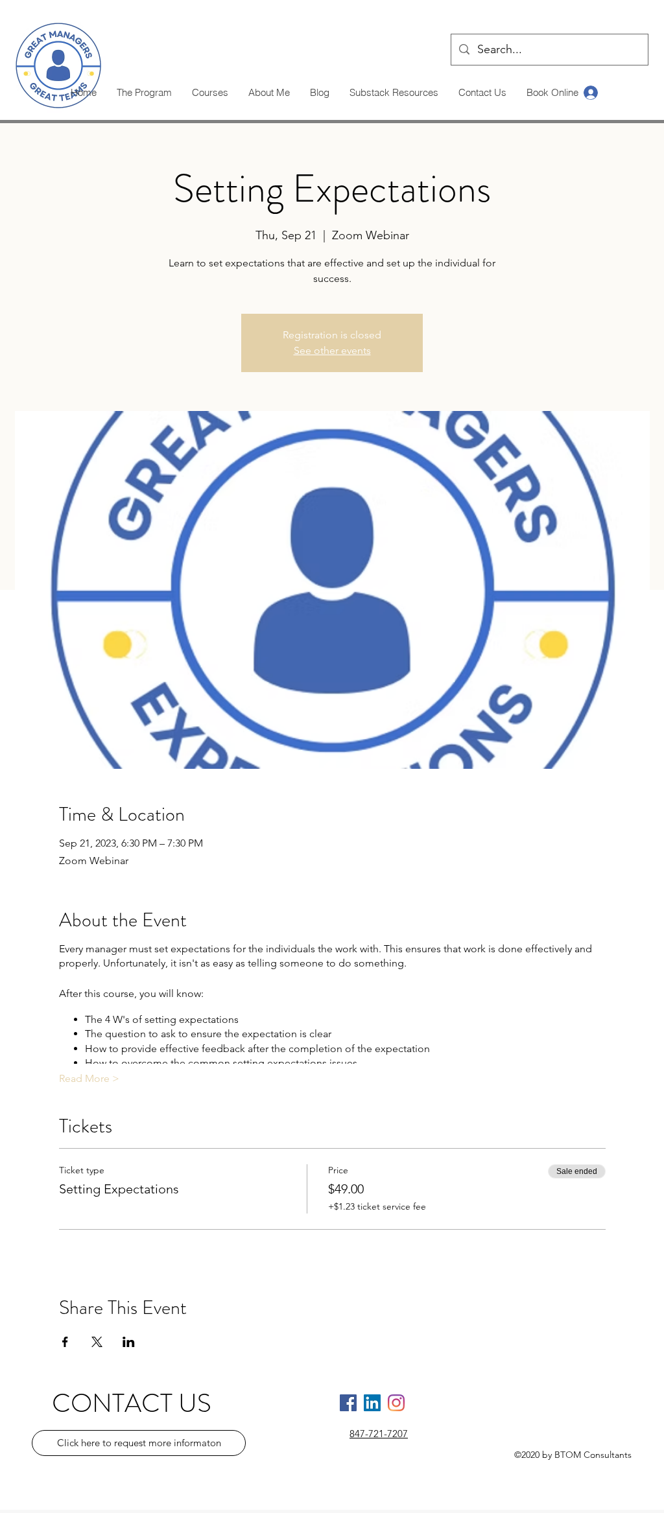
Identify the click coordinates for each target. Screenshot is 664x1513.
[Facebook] (348, 1402)
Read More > (89, 1078)
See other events (332, 350)
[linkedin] (372, 1402)
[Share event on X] (97, 1342)
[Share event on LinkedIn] (129, 1342)
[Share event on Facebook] (65, 1342)
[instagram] (396, 1402)
